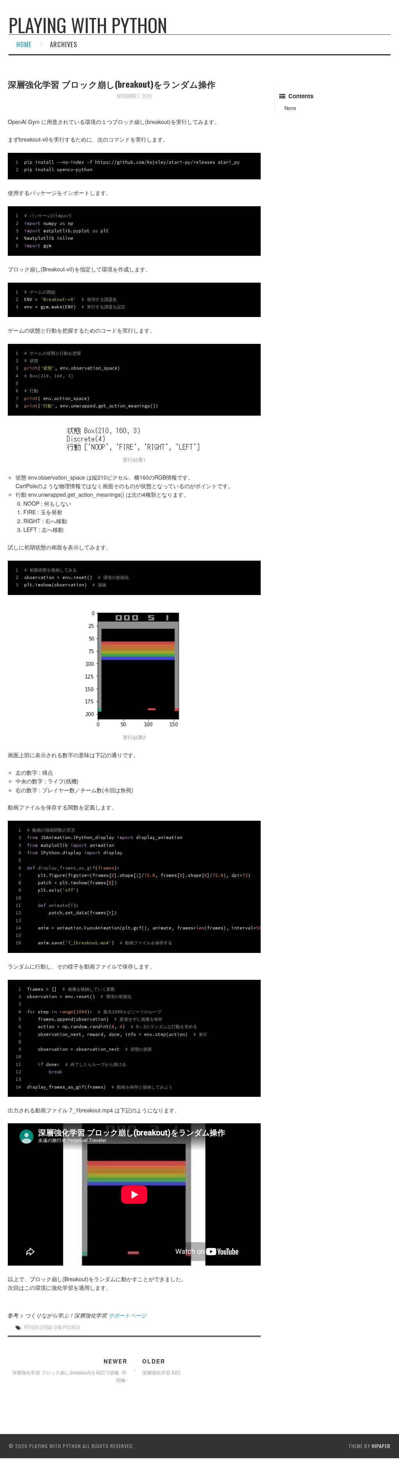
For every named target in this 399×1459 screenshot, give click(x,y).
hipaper (381, 1446)
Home (24, 44)
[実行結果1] (134, 439)
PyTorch (71, 1327)
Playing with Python (88, 25)
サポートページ (127, 1315)
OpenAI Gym (50, 1327)
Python (31, 1327)
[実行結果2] (134, 667)
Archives (63, 44)
